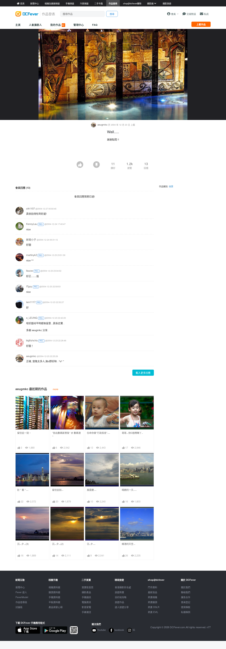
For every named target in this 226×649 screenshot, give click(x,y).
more (55, 389)
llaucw (29, 270)
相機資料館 (54, 587)
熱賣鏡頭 (152, 602)
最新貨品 (152, 592)
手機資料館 (54, 597)
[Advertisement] (113, 152)
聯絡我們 (185, 592)
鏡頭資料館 (54, 592)
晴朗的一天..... (129, 489)
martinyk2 (31, 255)
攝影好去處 (123, 587)
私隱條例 (185, 612)
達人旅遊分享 (122, 607)
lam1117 (30, 302)
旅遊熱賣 (119, 592)
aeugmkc (102, 124)
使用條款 (185, 607)
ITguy (29, 286)
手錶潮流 (86, 612)
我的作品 (57, 25)
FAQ (95, 25)
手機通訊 (86, 597)
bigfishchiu (32, 340)
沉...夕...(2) (57, 543)
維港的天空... (128, 543)
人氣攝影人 (35, 25)
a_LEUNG (31, 317)
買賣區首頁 (87, 587)
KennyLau (31, 224)
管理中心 (78, 25)
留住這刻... (57, 489)
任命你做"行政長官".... (98, 432)
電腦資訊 (86, 602)
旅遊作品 (119, 602)
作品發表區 (21, 602)
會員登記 (185, 602)
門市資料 (152, 587)
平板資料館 (54, 602)
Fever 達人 (21, 592)
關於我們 (185, 587)
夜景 (171, 186)
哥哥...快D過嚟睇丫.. (132, 432)
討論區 (19, 607)
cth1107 (30, 208)
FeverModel (22, 597)
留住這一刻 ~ (24, 432)
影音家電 (86, 607)
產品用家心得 (56, 607)
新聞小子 (31, 239)
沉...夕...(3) (22, 543)
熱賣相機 (152, 597)
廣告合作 (185, 597)
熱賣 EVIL (153, 612)
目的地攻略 (120, 597)
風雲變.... (91, 489)
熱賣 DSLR (153, 607)
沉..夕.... (91, 543)
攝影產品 (86, 592)
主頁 (18, 25)
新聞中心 (20, 587)
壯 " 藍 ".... (22, 489)
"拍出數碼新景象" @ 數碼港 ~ (66, 434)
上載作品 (201, 24)
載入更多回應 (143, 372)
